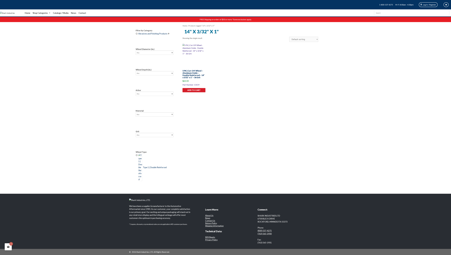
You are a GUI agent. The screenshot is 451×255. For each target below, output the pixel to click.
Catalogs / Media (60, 13)
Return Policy (211, 223)
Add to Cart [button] (193, 90)
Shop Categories (40, 13)
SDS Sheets (210, 237)
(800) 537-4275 (265, 230)
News (73, 13)
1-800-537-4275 (386, 5)
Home (27, 13)
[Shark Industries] (7, 13)
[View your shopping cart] (446, 4)
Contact (82, 13)
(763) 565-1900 (265, 233)
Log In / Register (429, 5)
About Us (209, 215)
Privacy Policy (211, 240)
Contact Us (210, 220)
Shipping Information (214, 226)
